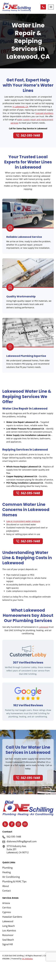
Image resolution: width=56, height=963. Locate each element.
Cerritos (6, 907)
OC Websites (27, 958)
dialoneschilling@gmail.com (22, 841)
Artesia (6, 903)
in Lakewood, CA (20, 106)
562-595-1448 (43, 6)
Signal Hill (7, 944)
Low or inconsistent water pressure (23, 521)
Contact (6, 890)
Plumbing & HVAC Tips (14, 881)
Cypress (6, 912)
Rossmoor (7, 935)
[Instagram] (18, 824)
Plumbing (7, 867)
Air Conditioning (11, 876)
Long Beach (8, 926)
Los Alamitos (9, 930)
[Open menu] (51, 7)
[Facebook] (12, 824)
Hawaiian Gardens (12, 916)
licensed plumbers (44, 113)
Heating (6, 872)
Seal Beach (8, 939)
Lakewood (43, 627)
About (5, 886)
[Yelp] (5, 824)
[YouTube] (25, 824)
